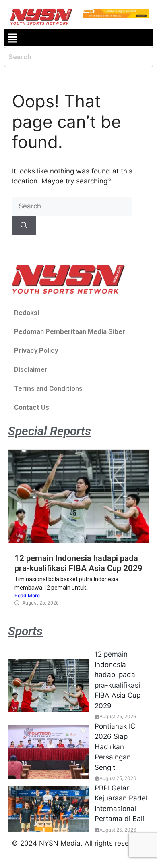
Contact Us (31, 407)
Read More (27, 595)
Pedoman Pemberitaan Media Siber (69, 331)
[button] (12, 37)
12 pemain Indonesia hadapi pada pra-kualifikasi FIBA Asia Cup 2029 (78, 563)
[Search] (24, 226)
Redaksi (26, 313)
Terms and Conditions (48, 388)
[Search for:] (72, 206)
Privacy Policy (36, 350)
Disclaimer (31, 369)
